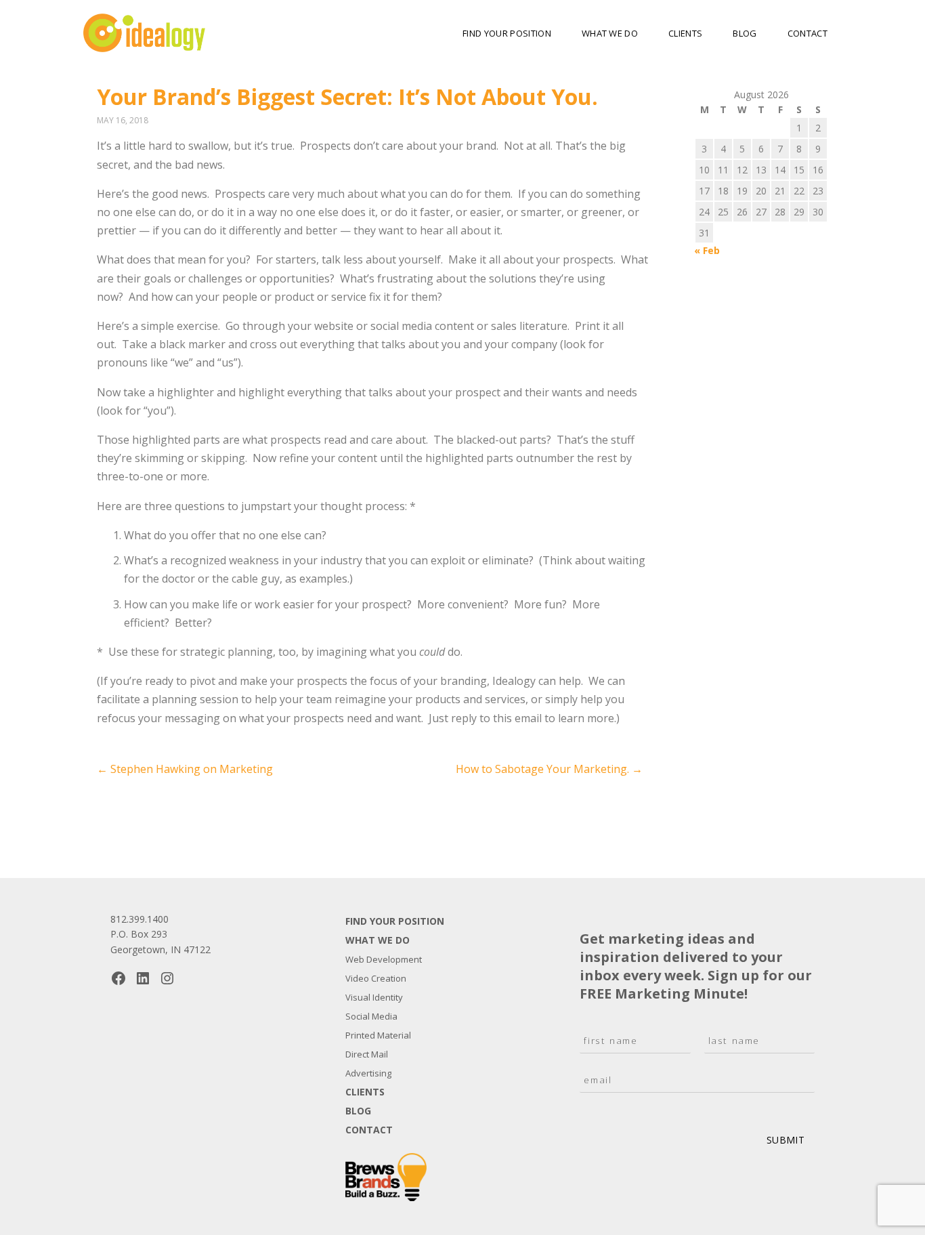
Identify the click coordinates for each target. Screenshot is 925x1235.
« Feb (707, 250)
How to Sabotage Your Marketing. (549, 768)
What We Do (610, 33)
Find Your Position (506, 33)
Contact (807, 33)
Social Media (371, 1016)
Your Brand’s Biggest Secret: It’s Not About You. (347, 96)
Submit (785, 1139)
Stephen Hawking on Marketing (185, 768)
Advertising (368, 1073)
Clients (685, 33)
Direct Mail (366, 1054)
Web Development (383, 959)
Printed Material (378, 1035)
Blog (744, 33)
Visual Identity (374, 997)
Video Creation (375, 978)
